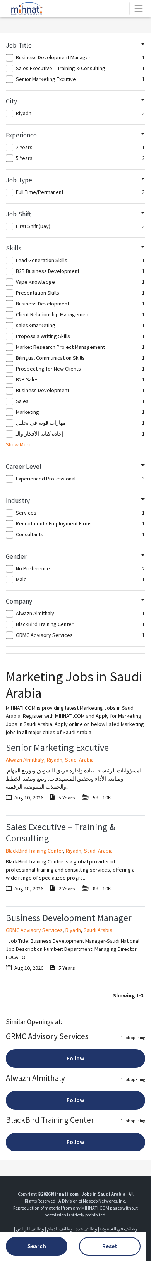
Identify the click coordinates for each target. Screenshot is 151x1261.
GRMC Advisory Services (34, 929)
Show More (19, 444)
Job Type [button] (19, 180)
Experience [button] (21, 135)
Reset (109, 1246)
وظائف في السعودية (118, 1229)
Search (36, 1246)
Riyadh (54, 759)
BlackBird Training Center (34, 850)
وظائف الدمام (60, 1229)
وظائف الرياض (30, 1229)
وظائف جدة (86, 1229)
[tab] (75, 45)
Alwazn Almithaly (25, 759)
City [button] (11, 101)
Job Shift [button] (18, 214)
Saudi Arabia (79, 759)
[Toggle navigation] (138, 8)
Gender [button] (16, 556)
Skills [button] (13, 248)
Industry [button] (18, 500)
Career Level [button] (23, 466)
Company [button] (19, 601)
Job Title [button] (19, 45)
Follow (75, 1058)
